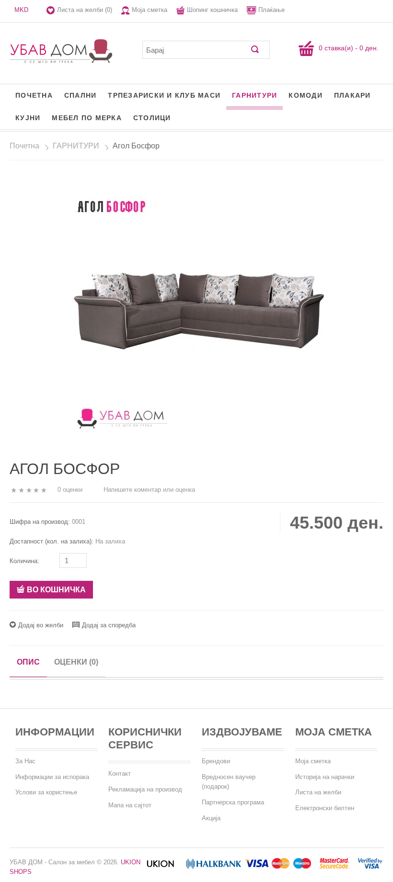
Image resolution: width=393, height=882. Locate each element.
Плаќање (271, 9)
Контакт (119, 773)
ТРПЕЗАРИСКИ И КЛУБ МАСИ (164, 95)
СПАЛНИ (80, 95)
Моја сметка (149, 9)
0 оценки (70, 489)
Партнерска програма (233, 802)
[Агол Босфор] (196, 310)
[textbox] (198, 50)
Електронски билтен (324, 808)
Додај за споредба (109, 625)
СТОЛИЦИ (152, 118)
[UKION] (161, 867)
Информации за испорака (52, 776)
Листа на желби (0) (84, 9)
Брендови (216, 761)
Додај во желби (40, 625)
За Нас (25, 761)
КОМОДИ (306, 95)
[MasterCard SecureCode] (334, 867)
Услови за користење (46, 792)
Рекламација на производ (145, 789)
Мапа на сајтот (129, 805)
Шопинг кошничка (212, 9)
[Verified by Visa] (370, 867)
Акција (211, 818)
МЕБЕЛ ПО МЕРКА (87, 118)
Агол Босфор (136, 146)
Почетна (34, 95)
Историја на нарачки (324, 776)
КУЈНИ (27, 118)
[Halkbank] (213, 867)
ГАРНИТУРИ (254, 95)
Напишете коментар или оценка (149, 489)
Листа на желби (318, 792)
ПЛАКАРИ (352, 95)
